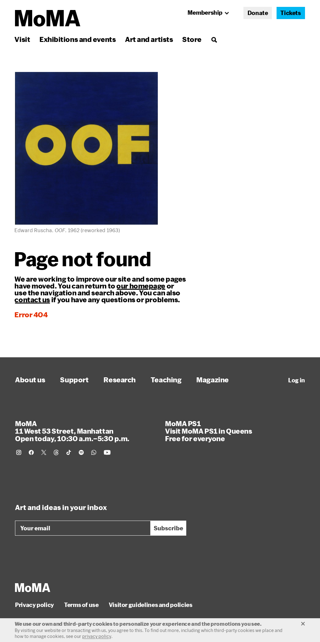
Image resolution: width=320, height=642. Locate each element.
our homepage (140, 286)
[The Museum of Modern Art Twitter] (44, 452)
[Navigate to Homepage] (47, 18)
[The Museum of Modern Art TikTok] (68, 452)
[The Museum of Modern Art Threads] (56, 452)
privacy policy (96, 636)
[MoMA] (32, 587)
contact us (32, 299)
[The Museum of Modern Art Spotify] (81, 452)
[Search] (214, 39)
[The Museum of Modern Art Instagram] (18, 452)
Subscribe (168, 528)
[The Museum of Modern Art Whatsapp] (94, 452)
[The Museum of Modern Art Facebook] (31, 452)
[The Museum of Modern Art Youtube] (107, 452)
